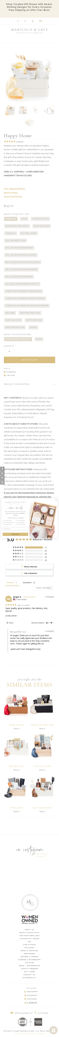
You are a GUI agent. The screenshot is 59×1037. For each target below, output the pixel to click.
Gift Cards (29, 971)
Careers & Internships (29, 959)
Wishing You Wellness (17, 226)
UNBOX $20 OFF (15, 534)
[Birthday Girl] (16, 745)
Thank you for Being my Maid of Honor (25, 298)
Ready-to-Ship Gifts (29, 932)
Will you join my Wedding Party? (22, 284)
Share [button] (11, 623)
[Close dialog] (56, 500)
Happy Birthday (41, 226)
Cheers (33, 327)
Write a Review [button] (30, 566)
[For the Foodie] (42, 745)
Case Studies (29, 944)
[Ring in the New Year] (42, 704)
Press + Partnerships (29, 965)
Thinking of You (40, 219)
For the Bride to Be (15, 240)
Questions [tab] (27, 582)
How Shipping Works (14, 189)
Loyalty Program (29, 968)
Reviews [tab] (10, 582)
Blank (39, 339)
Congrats (10, 233)
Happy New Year (34, 320)
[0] (40, 21)
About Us (29, 929)
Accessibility (29, 977)
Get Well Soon (28, 233)
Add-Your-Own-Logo (29, 935)
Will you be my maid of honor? (20, 255)
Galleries (29, 947)
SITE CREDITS (39, 1033)
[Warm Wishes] (16, 704)
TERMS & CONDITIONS (23, 1033)
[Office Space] (16, 787)
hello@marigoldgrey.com (23, 1013)
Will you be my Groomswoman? (21, 269)
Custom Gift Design (29, 938)
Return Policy (11, 193)
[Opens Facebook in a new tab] (28, 372)
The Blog (29, 962)
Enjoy (24, 219)
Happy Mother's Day (30, 313)
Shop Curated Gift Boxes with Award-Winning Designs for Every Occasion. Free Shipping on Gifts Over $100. (29, 7)
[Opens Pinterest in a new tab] (31, 999)
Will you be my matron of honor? (22, 262)
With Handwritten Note (18, 339)
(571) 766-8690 (43, 1013)
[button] (47, 623)
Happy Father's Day (15, 327)
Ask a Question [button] (30, 573)
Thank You (10, 219)
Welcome (10, 313)
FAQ (29, 941)
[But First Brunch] (42, 787)
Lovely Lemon (11, 615)
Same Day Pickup (13, 196)
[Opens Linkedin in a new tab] (31, 1003)
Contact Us (29, 974)
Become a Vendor (29, 956)
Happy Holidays (13, 320)
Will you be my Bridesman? (19, 277)
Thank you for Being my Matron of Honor (26, 306)
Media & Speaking (29, 950)
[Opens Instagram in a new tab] (31, 992)
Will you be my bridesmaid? (19, 248)
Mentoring (29, 953)
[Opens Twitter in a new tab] (28, 376)
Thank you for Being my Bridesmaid (23, 291)
